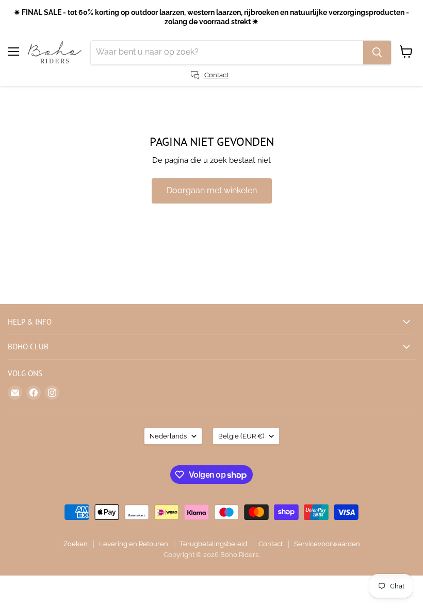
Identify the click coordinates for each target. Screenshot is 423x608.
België (241, 436)
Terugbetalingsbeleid (213, 544)
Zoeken (75, 544)
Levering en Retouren (133, 544)
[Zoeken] (377, 52)
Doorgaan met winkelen (212, 190)
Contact (270, 544)
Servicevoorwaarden (327, 544)
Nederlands (168, 436)
